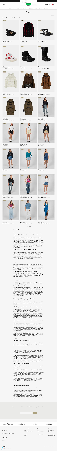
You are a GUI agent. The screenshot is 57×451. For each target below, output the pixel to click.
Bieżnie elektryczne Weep (51, 435)
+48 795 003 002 (4, 430)
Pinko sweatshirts (23, 274)
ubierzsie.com (5, 448)
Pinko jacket (41, 334)
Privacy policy (25, 432)
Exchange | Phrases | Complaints (28, 431)
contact (25, 435)
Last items (40, 8)
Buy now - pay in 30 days (40, 431)
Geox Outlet (50, 432)
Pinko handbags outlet (32, 323)
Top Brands (22, 8)
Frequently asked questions (40, 434)
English (4, 446)
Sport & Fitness (31, 8)
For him (14, 8)
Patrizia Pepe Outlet (51, 430)
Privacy (51, 446)
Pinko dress (16, 347)
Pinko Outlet (50, 431)
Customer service (43, 446)
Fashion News (46, 8)
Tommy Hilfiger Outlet (51, 434)
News (26, 8)
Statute (25, 430)
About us (38, 430)
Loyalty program (39, 432)
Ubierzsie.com (47, 446)
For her (10, 8)
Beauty (36, 8)
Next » (30, 226)
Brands (18, 8)
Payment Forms (26, 434)
